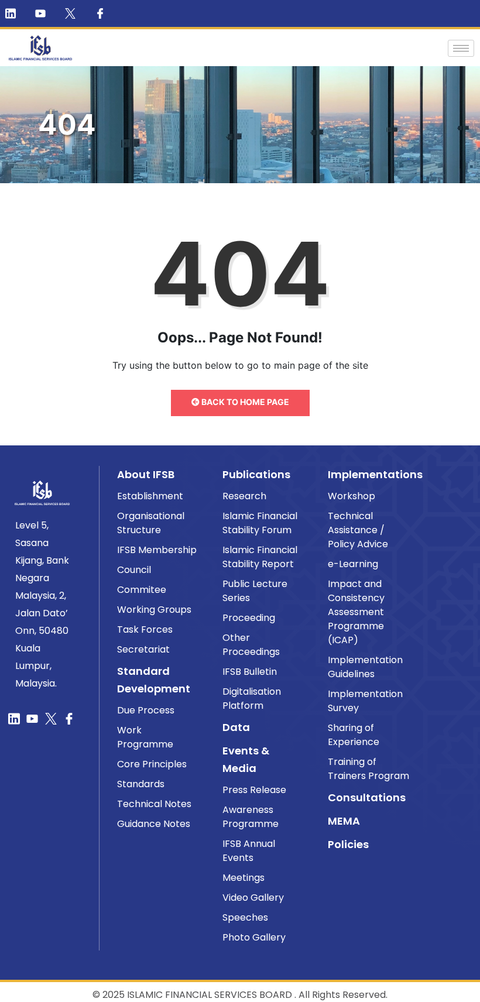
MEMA (344, 821)
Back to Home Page (244, 402)
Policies (348, 844)
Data (236, 727)
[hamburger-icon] (461, 48)
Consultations (367, 797)
